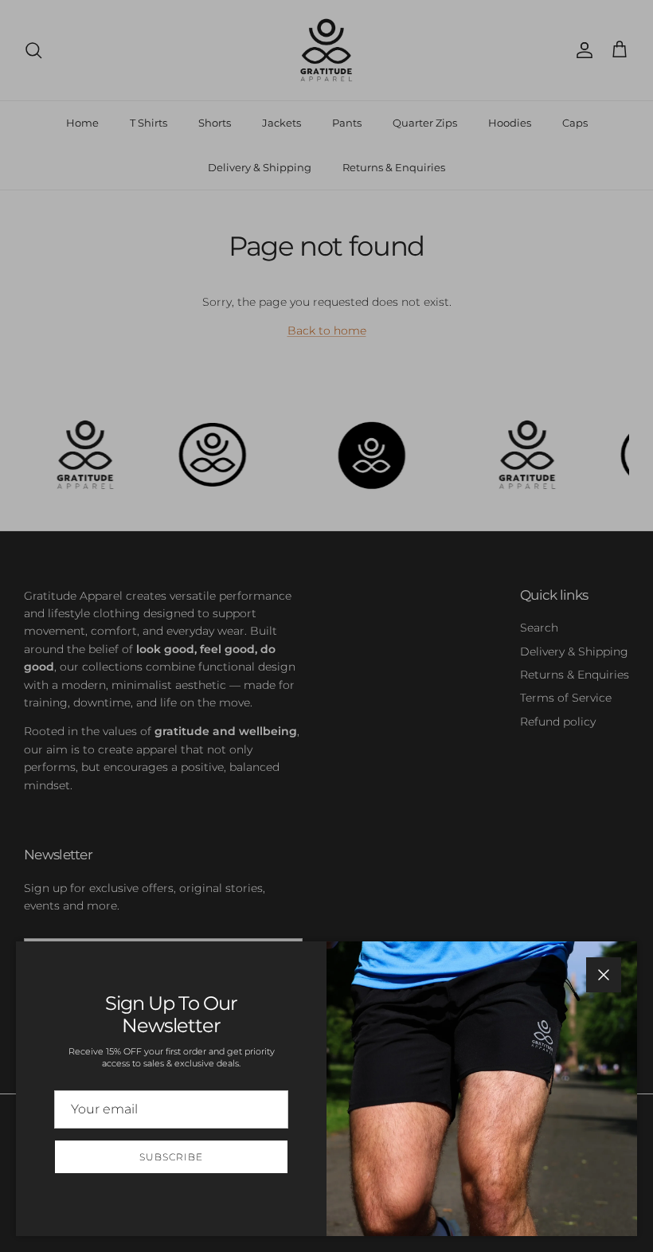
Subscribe (171, 1157)
